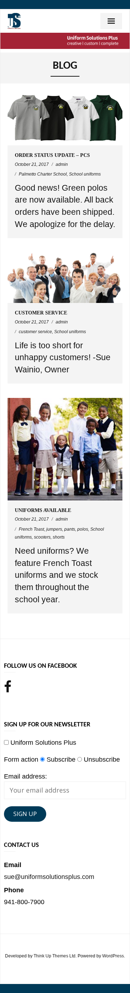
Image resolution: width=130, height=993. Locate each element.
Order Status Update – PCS (52, 155)
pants (69, 529)
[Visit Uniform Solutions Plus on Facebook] (8, 687)
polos (82, 529)
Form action (21, 759)
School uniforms (85, 174)
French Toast (31, 529)
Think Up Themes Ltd (54, 955)
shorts (59, 537)
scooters (42, 537)
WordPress (113, 955)
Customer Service (41, 313)
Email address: (25, 776)
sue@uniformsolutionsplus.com (49, 876)
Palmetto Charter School (43, 174)
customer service (35, 331)
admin (62, 164)
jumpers (54, 529)
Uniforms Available (43, 510)
